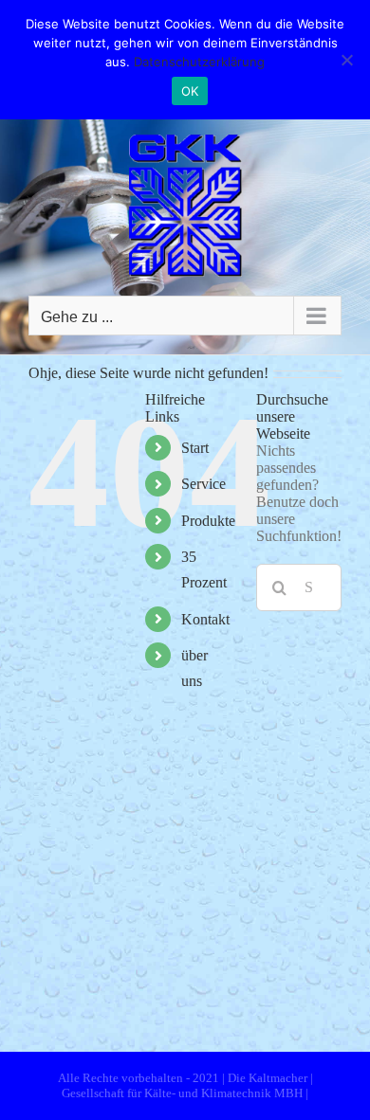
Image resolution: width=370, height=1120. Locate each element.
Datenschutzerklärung (199, 61)
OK (190, 91)
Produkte (208, 521)
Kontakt (205, 619)
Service (203, 484)
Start (195, 448)
